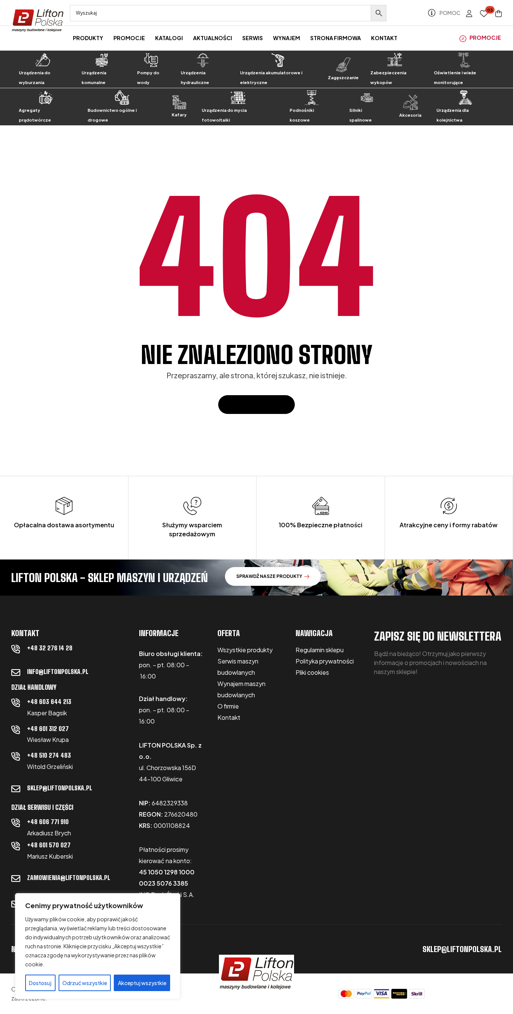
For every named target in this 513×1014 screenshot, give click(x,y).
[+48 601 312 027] (15, 729)
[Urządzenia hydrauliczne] (202, 60)
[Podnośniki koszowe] (311, 97)
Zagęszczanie (343, 77)
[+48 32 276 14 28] (15, 648)
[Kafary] (179, 102)
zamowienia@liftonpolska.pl (68, 877)
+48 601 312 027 (48, 728)
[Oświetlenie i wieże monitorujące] (464, 60)
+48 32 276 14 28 (49, 647)
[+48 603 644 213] (15, 702)
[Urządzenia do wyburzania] (42, 60)
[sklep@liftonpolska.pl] (15, 788)
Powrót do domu (252, 404)
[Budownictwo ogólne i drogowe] (122, 97)
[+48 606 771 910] (15, 822)
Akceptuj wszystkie (142, 982)
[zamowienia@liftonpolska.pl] (15, 878)
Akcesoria (410, 115)
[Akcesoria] (410, 102)
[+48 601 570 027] (15, 845)
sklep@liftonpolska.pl (59, 787)
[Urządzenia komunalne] (101, 60)
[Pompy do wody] (151, 60)
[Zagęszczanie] (343, 64)
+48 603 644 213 (49, 701)
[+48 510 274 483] (15, 756)
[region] (97, 946)
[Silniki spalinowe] (366, 97)
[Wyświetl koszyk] (498, 13)
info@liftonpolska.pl (57, 671)
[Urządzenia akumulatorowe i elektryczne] (277, 60)
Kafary (179, 114)
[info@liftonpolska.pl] (15, 672)
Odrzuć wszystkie (84, 982)
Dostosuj (40, 982)
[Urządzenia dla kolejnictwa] (465, 97)
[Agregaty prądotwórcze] (45, 97)
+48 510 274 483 (49, 755)
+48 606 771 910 (48, 821)
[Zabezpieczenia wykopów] (394, 60)
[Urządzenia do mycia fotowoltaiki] (238, 97)
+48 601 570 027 (49, 845)
